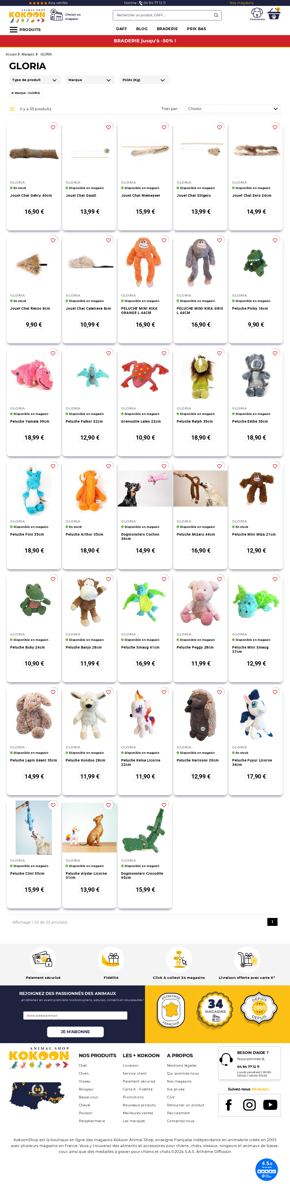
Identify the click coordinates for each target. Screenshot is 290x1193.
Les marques (134, 1121)
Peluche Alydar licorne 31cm (86, 875)
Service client (135, 1073)
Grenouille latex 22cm (141, 421)
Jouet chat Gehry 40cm (31, 195)
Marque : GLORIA (27, 93)
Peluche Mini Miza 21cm (254, 534)
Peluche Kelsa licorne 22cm (140, 762)
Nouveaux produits (139, 1105)
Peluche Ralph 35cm (195, 421)
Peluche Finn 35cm (27, 534)
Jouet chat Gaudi (81, 195)
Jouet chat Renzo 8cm (30, 308)
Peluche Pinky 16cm (250, 308)
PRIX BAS (196, 29)
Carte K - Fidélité (137, 1089)
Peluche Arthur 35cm (85, 534)
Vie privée (175, 1089)
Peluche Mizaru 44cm (196, 534)
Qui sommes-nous (183, 1073)
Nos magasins (179, 1081)
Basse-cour (88, 1097)
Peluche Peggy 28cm (195, 647)
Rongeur (86, 1089)
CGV (170, 1097)
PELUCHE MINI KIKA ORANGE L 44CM (139, 310)
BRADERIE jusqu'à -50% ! (145, 40)
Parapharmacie (92, 1121)
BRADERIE (167, 29)
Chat (83, 1066)
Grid (12, 109)
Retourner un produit (185, 1105)
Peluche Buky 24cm (27, 647)
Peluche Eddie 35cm (250, 421)
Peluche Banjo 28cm (84, 647)
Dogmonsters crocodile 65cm (142, 875)
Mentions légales (182, 1066)
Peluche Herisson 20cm (198, 760)
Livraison (130, 1066)
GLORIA (17, 182)
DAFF (121, 29)
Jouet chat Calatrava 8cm (88, 308)
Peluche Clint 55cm (27, 873)
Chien (84, 1073)
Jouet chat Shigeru (194, 195)
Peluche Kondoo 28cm (86, 760)
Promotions (133, 1097)
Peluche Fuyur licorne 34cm (252, 762)
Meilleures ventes (138, 1113)
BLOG (142, 29)
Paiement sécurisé (139, 1081)
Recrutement (178, 1113)
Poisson (86, 1113)
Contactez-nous (180, 1121)
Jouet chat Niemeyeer (140, 195)
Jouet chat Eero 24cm (252, 195)
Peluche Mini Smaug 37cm (250, 649)
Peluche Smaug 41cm (140, 647)
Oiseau (85, 1081)
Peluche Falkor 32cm (84, 421)
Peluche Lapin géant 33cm (33, 760)
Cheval (85, 1105)
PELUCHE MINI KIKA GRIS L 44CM (200, 310)
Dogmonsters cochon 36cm (140, 536)
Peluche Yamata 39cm (30, 421)
